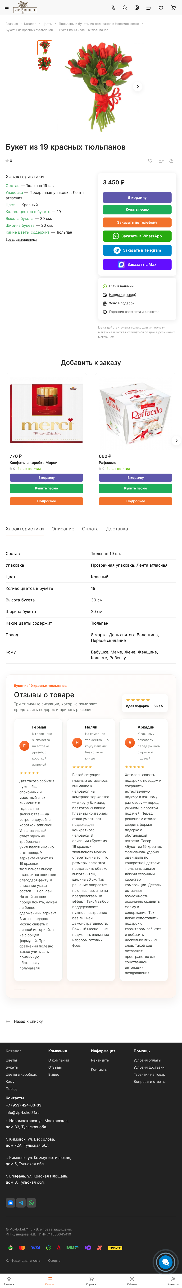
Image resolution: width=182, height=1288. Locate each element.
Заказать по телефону (137, 222)
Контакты (99, 1069)
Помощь (142, 1050)
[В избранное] (150, 161)
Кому (10, 1081)
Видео (53, 1074)
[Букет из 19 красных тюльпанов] (100, 87)
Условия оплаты (147, 1060)
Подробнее (46, 501)
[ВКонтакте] (10, 1203)
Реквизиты (100, 1060)
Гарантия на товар (149, 1074)
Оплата (90, 529)
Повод (11, 1088)
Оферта (54, 1260)
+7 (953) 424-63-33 (23, 1105)
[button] (137, 86)
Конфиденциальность (23, 1260)
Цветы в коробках (21, 1074)
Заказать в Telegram (142, 250)
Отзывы (55, 1067)
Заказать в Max (141, 264)
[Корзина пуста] (173, 7)
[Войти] (137, 7)
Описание (62, 529)
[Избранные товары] (161, 7)
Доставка (117, 529)
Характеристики (25, 529)
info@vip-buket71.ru (23, 1112)
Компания (57, 1050)
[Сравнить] (161, 161)
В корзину (137, 197)
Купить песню (137, 209)
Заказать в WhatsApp (141, 236)
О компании (58, 1060)
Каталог (13, 1050)
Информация (103, 1050)
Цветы (11, 1060)
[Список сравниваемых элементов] (148, 7)
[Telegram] (21, 1203)
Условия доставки (149, 1067)
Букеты (12, 1067)
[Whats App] (31, 1203)
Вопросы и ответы (149, 1081)
